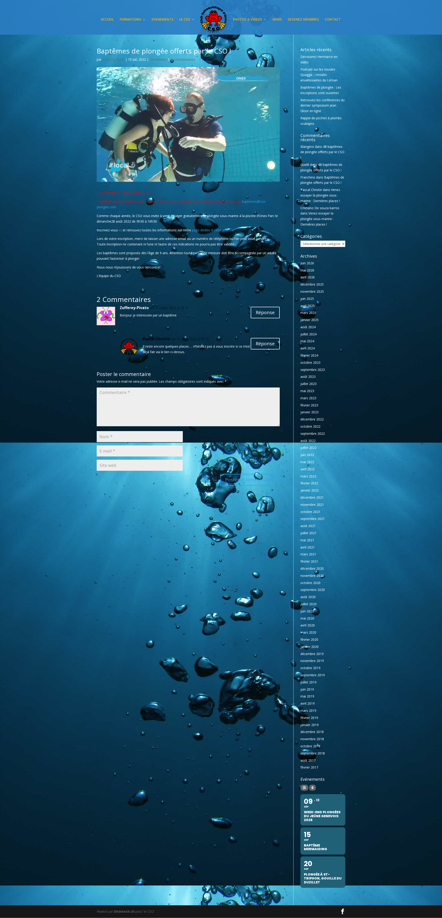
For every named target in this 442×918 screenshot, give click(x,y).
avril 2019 (307, 703)
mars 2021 (308, 554)
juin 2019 (307, 689)
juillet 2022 (308, 447)
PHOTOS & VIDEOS (247, 19)
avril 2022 (307, 469)
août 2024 (308, 327)
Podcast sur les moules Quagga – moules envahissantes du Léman (318, 75)
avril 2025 (307, 306)
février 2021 (309, 561)
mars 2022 (308, 476)
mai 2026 (307, 270)
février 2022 (309, 483)
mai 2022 (307, 462)
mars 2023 (308, 398)
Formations (158, 59)
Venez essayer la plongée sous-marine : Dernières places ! (320, 195)
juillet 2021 (308, 533)
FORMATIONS (130, 19)
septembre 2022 (312, 433)
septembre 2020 (312, 589)
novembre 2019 (312, 661)
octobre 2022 (310, 426)
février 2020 (309, 639)
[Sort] (312, 788)
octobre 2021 (310, 512)
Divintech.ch (124, 911)
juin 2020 (307, 611)
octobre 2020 (310, 583)
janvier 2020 (309, 646)
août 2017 (308, 760)
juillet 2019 (308, 682)
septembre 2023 (312, 369)
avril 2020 (307, 625)
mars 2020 (308, 632)
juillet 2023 (308, 384)
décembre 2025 (312, 284)
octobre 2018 (310, 746)
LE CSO (184, 19)
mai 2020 (307, 618)
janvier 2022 (309, 490)
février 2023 (309, 405)
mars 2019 (308, 710)
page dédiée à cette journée (213, 230)
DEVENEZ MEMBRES (303, 19)
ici (120, 230)
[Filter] (304, 788)
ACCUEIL (107, 19)
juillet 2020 (308, 604)
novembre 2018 (312, 739)
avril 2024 (307, 348)
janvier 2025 (309, 320)
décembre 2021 (312, 497)
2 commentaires (183, 59)
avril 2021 (307, 547)
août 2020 (308, 597)
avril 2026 (307, 277)
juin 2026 (307, 263)
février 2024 (309, 355)
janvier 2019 (309, 725)
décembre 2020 (312, 568)
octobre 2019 (310, 668)
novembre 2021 (312, 504)
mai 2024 (307, 341)
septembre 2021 (312, 518)
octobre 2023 (310, 362)
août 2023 (308, 376)
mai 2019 (307, 696)
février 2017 (309, 767)
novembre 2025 (312, 291)
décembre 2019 (312, 654)
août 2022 (308, 440)
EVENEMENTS (162, 19)
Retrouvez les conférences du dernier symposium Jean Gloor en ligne (322, 105)
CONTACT (333, 19)
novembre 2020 (312, 575)
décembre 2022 (312, 419)
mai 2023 (307, 391)
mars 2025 (308, 312)
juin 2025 (307, 298)
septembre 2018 (312, 753)
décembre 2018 (312, 732)
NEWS (277, 19)
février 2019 (309, 717)
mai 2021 (307, 540)
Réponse (265, 312)
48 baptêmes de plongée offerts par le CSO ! (322, 152)
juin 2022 (307, 455)
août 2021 (308, 526)
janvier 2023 (309, 412)
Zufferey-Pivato (134, 307)
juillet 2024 (308, 334)
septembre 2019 (312, 675)
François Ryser (113, 59)
